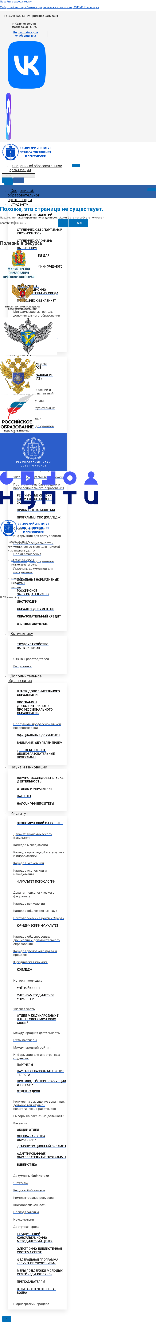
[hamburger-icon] (76, 165)
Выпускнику (21, 633)
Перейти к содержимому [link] (16, 1)
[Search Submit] (63, 223)
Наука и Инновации (28, 767)
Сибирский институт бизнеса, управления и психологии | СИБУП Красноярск (49, 7)
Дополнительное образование (25, 678)
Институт (19, 813)
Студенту (19, 204)
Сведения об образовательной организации (24, 195)
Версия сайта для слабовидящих (25, 34)
